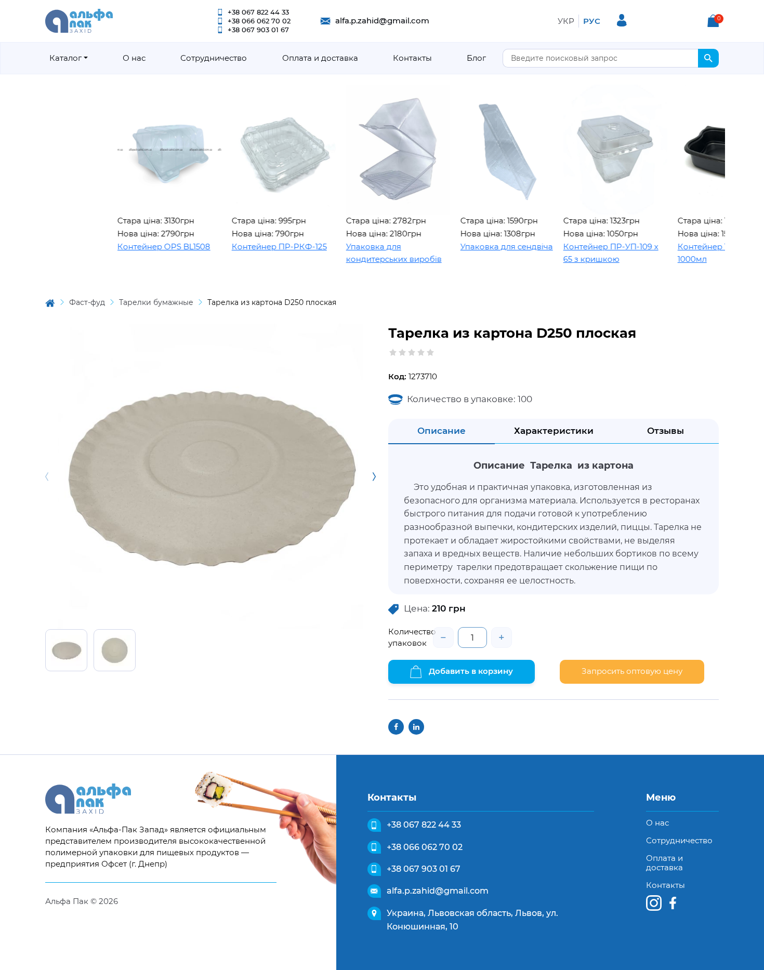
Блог (476, 58)
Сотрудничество (213, 58)
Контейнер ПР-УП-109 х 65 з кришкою (585, 253)
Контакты (412, 58)
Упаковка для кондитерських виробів (368, 253)
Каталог (65, 58)
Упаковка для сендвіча (480, 246)
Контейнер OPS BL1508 (138, 246)
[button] (713, 21)
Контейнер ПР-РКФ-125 (253, 246)
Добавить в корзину (470, 671)
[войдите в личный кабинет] (622, 20)
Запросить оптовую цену (632, 671)
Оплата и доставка (320, 58)
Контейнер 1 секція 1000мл (690, 253)
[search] (708, 58)
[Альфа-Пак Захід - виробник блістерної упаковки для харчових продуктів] (79, 20)
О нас (134, 58)
